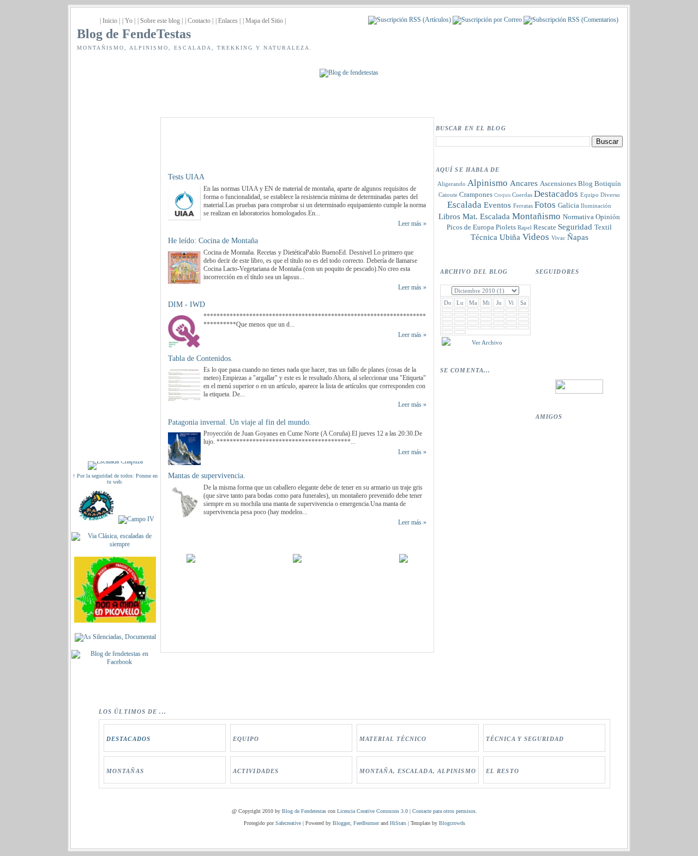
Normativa (578, 217)
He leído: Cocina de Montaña (213, 241)
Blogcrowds (452, 823)
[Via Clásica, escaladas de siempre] (115, 544)
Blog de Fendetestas (304, 811)
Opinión (607, 217)
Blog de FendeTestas (134, 34)
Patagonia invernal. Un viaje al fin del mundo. (239, 422)
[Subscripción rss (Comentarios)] (571, 19)
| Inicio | (110, 21)
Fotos (545, 205)
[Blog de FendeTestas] (115, 662)
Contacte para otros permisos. (444, 811)
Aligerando (451, 183)
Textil (603, 227)
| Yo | (128, 21)
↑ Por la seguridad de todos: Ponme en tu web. (115, 479)
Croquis (502, 195)
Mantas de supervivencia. (206, 476)
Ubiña (510, 237)
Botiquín (607, 183)
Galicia (568, 205)
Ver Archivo (487, 342)
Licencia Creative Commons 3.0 (372, 811)
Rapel (525, 227)
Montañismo (536, 216)
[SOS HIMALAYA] (96, 519)
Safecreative (288, 823)
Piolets (506, 227)
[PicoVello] (115, 620)
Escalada (464, 205)
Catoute (448, 194)
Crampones (475, 194)
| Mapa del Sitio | (264, 21)
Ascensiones (558, 183)
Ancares (524, 183)
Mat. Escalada (486, 216)
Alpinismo (487, 183)
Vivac (558, 237)
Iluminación (596, 205)
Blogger (341, 823)
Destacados (556, 194)
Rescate (544, 227)
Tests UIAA (186, 177)
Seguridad (575, 226)
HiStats (398, 823)
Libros (449, 216)
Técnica (484, 237)
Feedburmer (366, 823)
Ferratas (523, 205)
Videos (535, 237)
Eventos (497, 205)
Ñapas (577, 237)
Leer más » (412, 223)
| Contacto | (199, 21)
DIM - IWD (186, 304)
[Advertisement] (115, 279)
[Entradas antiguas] (403, 560)
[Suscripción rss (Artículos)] (409, 19)
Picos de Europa (470, 227)
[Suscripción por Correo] (487, 19)
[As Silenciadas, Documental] (115, 637)
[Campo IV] (136, 519)
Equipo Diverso (600, 194)
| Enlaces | (227, 21)
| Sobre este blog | (160, 21)
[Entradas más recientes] (190, 560)
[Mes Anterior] (446, 343)
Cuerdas (522, 194)
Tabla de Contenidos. (200, 358)
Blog (585, 183)
